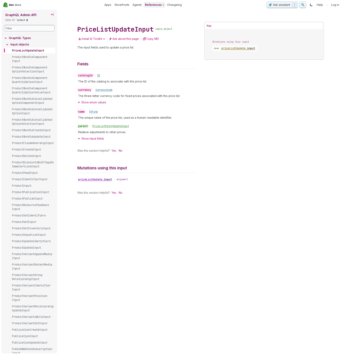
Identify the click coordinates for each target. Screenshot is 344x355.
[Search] (302, 4)
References (153, 4)
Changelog (174, 4)
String (93, 111)
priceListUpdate (95, 179)
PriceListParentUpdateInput (110, 126)
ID (98, 75)
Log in (335, 4)
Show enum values (93, 102)
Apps (107, 4)
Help (320, 4)
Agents (137, 4)
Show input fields (92, 138)
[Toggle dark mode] (311, 5)
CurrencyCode (104, 90)
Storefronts (121, 4)
